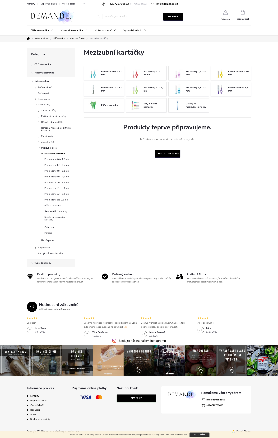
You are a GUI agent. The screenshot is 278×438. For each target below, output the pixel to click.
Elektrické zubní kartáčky (53, 116)
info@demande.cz (215, 399)
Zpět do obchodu (168, 153)
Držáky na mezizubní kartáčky (54, 218)
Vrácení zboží (68, 3)
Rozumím (199, 434)
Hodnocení (35, 409)
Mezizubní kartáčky (54, 153)
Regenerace (44, 247)
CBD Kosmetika (42, 64)
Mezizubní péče (49, 147)
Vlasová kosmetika (44, 72)
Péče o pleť (43, 93)
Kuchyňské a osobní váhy (50, 253)
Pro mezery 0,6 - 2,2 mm (56, 159)
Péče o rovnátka (52, 205)
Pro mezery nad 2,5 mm (56, 199)
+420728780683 (214, 405)
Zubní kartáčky (48, 110)
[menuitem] (42, 30)
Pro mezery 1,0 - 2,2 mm (56, 182)
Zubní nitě (49, 227)
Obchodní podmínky (40, 419)
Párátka (48, 232)
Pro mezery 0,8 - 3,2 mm (56, 170)
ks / (136, 398)
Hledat (173, 16)
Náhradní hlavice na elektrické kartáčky (56, 129)
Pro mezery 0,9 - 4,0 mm (56, 176)
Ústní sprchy (47, 240)
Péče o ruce (44, 99)
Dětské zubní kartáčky (52, 122)
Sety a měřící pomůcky (55, 211)
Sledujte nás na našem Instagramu (142, 341)
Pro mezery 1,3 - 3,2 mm (56, 193)
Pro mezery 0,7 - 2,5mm (56, 165)
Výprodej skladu (42, 262)
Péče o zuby (44, 104)
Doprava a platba (49, 3)
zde (185, 434)
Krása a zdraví (42, 81)
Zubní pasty (47, 136)
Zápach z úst (47, 142)
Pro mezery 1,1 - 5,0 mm (56, 188)
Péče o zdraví (44, 87)
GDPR (33, 414)
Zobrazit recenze (62, 309)
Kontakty (31, 3)
